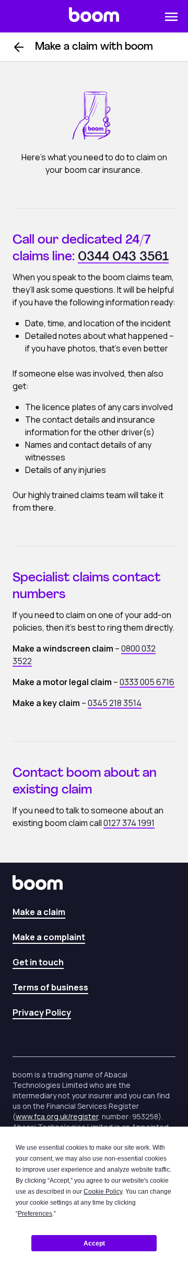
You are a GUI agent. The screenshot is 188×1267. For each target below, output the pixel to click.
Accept (94, 1243)
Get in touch (38, 962)
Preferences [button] (35, 1213)
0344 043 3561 (123, 257)
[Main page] (94, 16)
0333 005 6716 (147, 682)
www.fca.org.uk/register (57, 1116)
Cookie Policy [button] (103, 1191)
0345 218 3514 (115, 703)
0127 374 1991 (129, 823)
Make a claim (39, 912)
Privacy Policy (42, 1012)
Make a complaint (49, 937)
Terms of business (50, 987)
